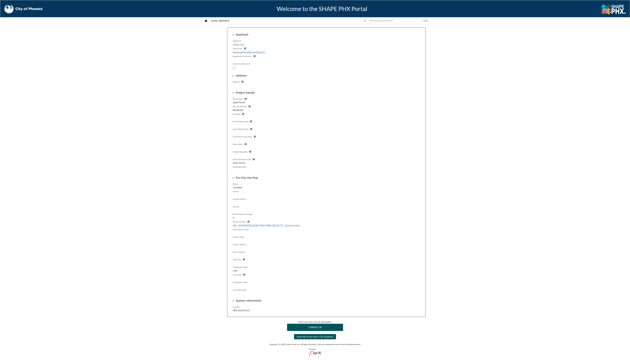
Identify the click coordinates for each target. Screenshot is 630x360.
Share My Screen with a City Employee (315, 336)
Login (425, 20)
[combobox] (395, 20)
